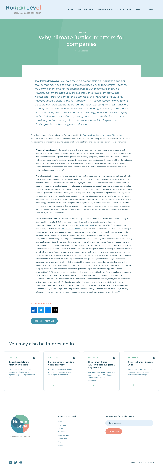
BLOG (138, 9)
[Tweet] (41, 310)
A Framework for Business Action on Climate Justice (103, 135)
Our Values (61, 432)
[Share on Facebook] (48, 310)
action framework (87, 225)
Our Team (61, 428)
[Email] (55, 310)
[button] (85, 9)
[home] (23, 9)
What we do (62, 425)
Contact (150, 9)
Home (70, 9)
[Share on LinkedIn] (34, 310)
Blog (59, 442)
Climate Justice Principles (71, 229)
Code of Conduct (63, 435)
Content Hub (124, 9)
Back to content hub (44, 321)
